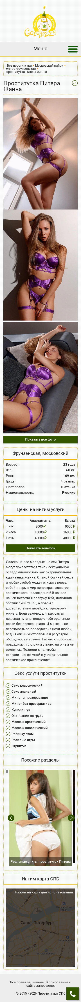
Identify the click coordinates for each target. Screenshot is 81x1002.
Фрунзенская (26, 453)
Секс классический (27, 685)
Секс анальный (23, 692)
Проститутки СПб (51, 993)
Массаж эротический (28, 722)
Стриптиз (19, 746)
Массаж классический (29, 728)
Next (72, 817)
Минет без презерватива (31, 704)
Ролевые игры (23, 740)
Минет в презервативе (29, 698)
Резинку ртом (22, 734)
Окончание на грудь (27, 716)
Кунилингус (20, 710)
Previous (11, 817)
